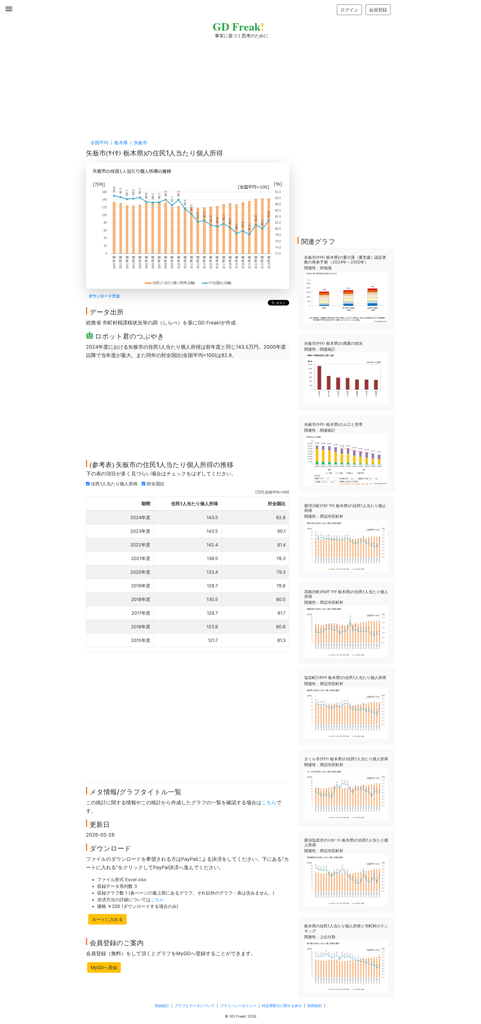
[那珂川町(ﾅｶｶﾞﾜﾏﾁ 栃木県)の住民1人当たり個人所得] (346, 545)
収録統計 (162, 1006)
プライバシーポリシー (238, 1006)
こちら (268, 802)
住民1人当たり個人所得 (115, 484)
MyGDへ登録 (104, 967)
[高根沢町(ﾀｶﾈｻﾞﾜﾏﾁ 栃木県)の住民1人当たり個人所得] (346, 631)
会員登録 (378, 10)
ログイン (349, 10)
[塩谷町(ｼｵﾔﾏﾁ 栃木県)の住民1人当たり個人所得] (346, 712)
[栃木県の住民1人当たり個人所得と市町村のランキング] (346, 965)
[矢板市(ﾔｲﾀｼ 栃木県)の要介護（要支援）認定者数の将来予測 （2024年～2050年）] (346, 297)
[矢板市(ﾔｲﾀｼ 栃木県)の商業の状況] (346, 378)
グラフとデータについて (195, 1006)
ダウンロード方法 (104, 296)
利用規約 (314, 1006)
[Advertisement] (240, 84)
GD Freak (238, 26)
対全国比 (156, 484)
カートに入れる (107, 919)
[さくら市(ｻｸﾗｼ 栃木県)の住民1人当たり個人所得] (346, 793)
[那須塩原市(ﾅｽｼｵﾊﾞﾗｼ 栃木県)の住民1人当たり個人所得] (346, 879)
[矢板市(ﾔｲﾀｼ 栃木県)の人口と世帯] (346, 459)
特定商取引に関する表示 (282, 1006)
